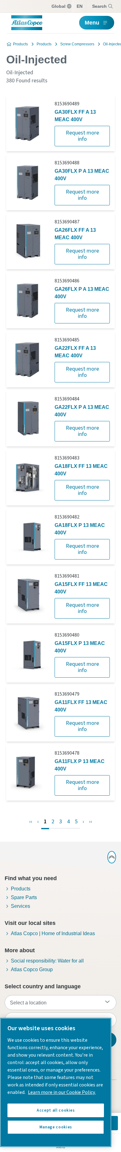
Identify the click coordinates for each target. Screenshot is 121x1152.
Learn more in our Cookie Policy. (62, 1092)
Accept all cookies (56, 1110)
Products (20, 44)
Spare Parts (24, 897)
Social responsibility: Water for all (47, 960)
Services (20, 906)
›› (90, 821)
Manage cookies (55, 1127)
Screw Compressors (77, 44)
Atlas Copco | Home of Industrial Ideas (53, 933)
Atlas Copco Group (32, 969)
